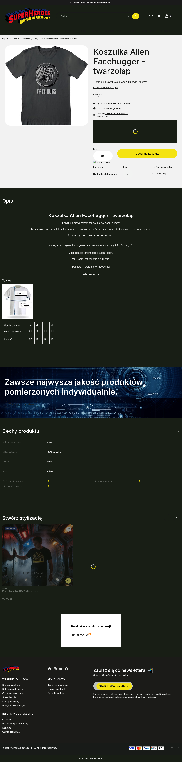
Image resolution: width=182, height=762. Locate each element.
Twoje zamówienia (58, 685)
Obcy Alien (38, 39)
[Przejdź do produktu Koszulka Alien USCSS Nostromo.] (37, 555)
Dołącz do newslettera (114, 686)
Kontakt (6, 727)
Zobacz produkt (68, 581)
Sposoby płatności (12, 697)
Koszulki (26, 39)
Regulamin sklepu (11, 685)
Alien (125, 167)
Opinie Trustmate (11, 731)
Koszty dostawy (10, 701)
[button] (135, 16)
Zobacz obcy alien (21, 404)
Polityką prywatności (146, 697)
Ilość (95, 149)
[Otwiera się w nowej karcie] (49, 669)
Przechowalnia (56, 693)
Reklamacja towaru (12, 689)
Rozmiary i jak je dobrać (15, 723)
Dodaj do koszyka (147, 153)
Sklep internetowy (90, 758)
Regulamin (128, 694)
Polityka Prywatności (13, 705)
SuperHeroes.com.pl (11, 39)
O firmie (6, 719)
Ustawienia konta (57, 689)
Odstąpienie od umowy (14, 693)
